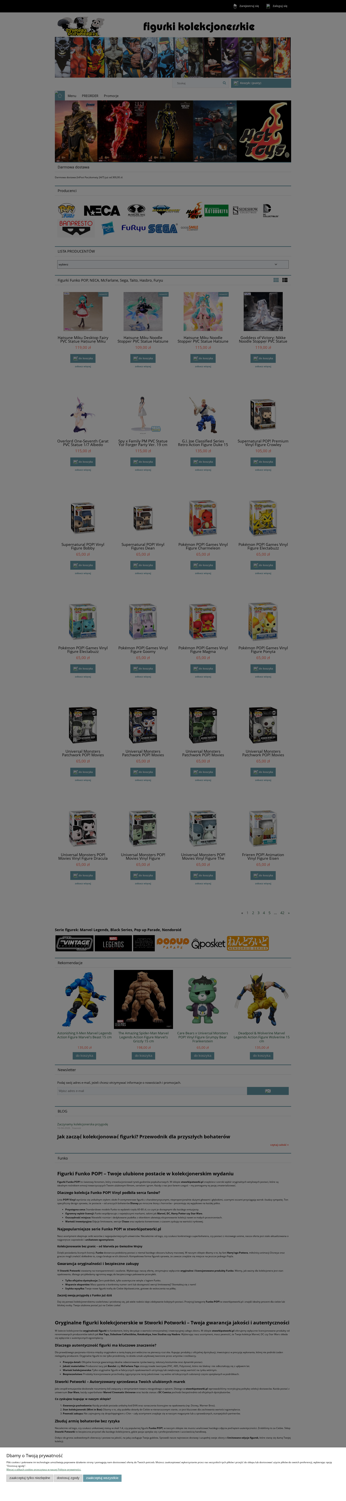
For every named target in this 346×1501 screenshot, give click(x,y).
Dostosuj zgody (68, 1478)
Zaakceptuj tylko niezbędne (29, 1478)
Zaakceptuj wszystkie (102, 1478)
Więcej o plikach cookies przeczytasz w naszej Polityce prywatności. (43, 1469)
